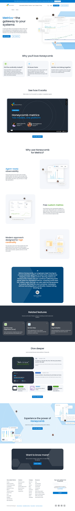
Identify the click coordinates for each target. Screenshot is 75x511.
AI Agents (20, 485)
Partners (30, 491)
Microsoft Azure (21, 488)
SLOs (8, 494)
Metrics (8, 489)
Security (30, 492)
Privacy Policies (60, 488)
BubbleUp (8, 497)
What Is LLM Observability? (40, 494)
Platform (13, 9)
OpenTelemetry (9, 498)
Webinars (37, 489)
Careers (30, 485)
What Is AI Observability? (39, 492)
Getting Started (38, 485)
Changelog (31, 497)
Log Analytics (9, 486)
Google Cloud (20, 491)
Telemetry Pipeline (10, 491)
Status (30, 495)
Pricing (40, 5)
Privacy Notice (33, 505)
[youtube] (62, 506)
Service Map (9, 495)
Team (30, 483)
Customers (31, 489)
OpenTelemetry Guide (39, 497)
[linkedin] (59, 506)
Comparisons (37, 488)
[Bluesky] (56, 506)
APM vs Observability (39, 495)
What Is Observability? (39, 491)
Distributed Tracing (10, 488)
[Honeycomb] (10, 5)
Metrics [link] (17, 9)
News (30, 486)
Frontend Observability (11, 485)
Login (51, 5)
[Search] (48, 5)
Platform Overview (10, 483)
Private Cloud (9, 492)
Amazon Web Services (22, 486)
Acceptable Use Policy (26, 505)
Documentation (38, 483)
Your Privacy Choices (39, 505)
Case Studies (37, 486)
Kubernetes (20, 489)
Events (30, 488)
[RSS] (64, 506)
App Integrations (10, 500)
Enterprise (20, 483)
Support (30, 494)
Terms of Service (19, 505)
